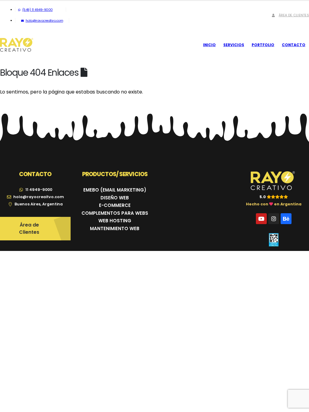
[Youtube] (261, 218)
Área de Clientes (294, 15)
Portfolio (263, 44)
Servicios (233, 44)
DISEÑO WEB (114, 198)
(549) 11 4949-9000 (37, 9)
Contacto (293, 44)
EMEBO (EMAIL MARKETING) (114, 190)
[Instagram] (273, 218)
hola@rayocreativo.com (44, 20)
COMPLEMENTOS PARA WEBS (114, 213)
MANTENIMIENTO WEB (114, 228)
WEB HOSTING (114, 220)
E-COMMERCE (115, 205)
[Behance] (286, 218)
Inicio (209, 44)
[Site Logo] (16, 44)
